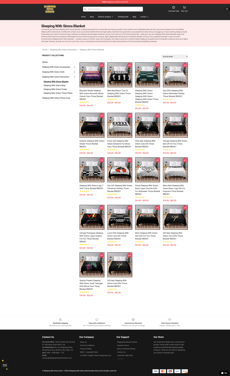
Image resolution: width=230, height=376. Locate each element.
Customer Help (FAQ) (125, 355)
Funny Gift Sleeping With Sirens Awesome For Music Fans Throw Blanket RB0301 (119, 144)
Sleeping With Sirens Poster (55, 89)
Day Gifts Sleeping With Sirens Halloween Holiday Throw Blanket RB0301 (173, 93)
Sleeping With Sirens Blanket (92, 50)
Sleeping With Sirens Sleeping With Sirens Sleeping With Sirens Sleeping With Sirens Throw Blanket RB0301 (146, 96)
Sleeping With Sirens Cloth (53, 72)
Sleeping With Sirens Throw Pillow (58, 93)
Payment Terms (123, 345)
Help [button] (225, 373)
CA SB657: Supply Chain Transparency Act (95, 355)
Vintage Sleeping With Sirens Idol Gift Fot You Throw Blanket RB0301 (175, 144)
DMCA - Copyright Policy (89, 352)
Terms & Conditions (87, 345)
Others (45, 62)
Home (44, 50)
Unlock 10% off (5, 365)
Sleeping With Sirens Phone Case (56, 98)
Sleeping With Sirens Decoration (63, 50)
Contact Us (121, 352)
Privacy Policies (86, 349)
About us (83, 342)
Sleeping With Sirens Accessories (56, 67)
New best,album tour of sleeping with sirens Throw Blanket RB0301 (119, 93)
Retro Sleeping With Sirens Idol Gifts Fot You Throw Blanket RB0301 (146, 236)
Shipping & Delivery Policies (127, 342)
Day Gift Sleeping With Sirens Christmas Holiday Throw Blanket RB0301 (119, 188)
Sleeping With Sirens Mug (54, 85)
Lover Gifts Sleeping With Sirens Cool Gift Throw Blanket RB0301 (118, 236)
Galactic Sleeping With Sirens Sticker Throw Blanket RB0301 (92, 144)
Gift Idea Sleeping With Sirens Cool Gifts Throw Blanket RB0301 (173, 236)
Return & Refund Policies (126, 349)
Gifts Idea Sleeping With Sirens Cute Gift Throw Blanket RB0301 (145, 144)
